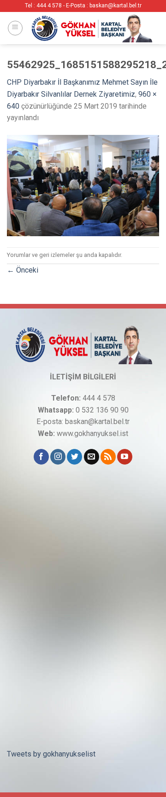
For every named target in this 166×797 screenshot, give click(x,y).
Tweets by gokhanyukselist (51, 754)
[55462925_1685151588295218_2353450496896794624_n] (83, 184)
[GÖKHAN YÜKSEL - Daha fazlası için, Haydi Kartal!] (91, 28)
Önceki (22, 270)
